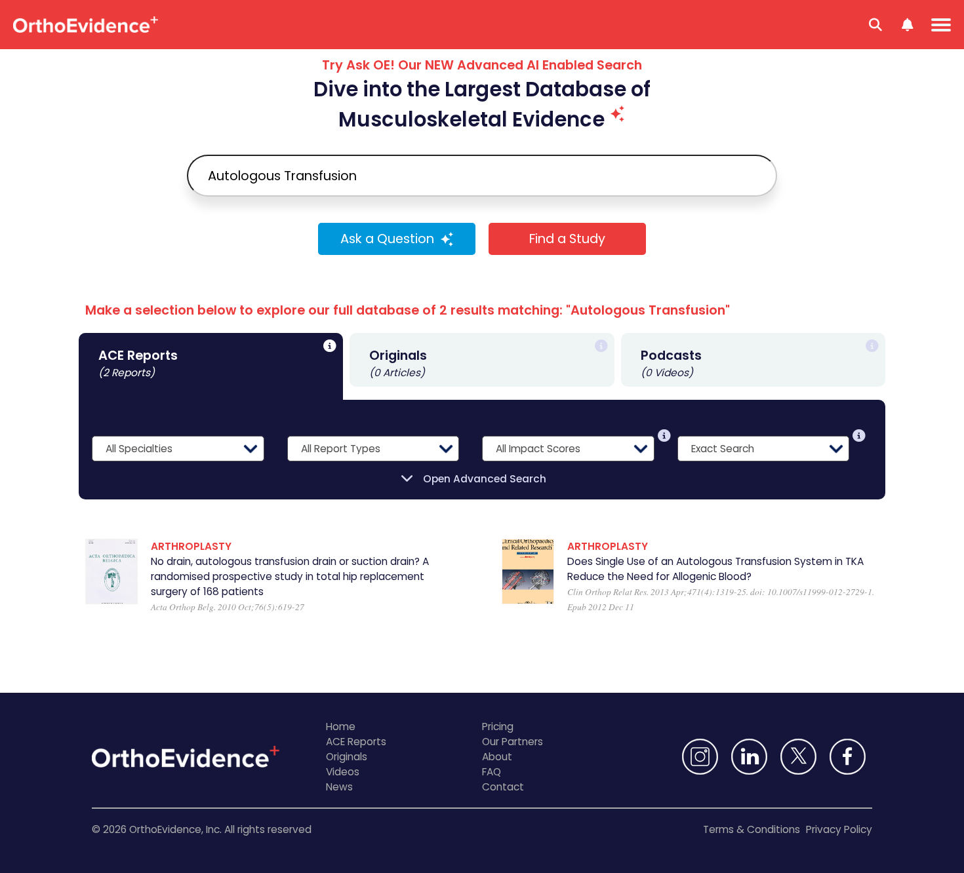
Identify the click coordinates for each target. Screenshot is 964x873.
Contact (503, 787)
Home (340, 726)
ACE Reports (356, 741)
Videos (342, 772)
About (497, 757)
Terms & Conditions (751, 829)
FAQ (491, 772)
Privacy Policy (839, 829)
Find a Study (567, 239)
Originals (346, 757)
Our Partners (512, 741)
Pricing (497, 726)
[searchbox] (482, 176)
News (339, 787)
